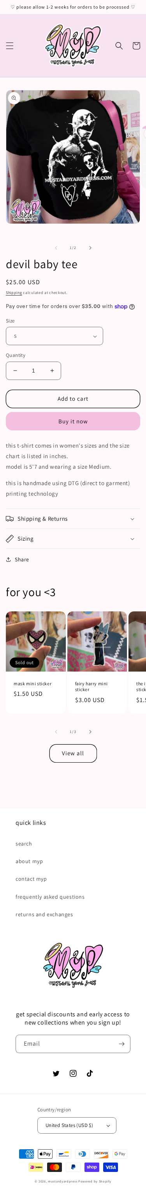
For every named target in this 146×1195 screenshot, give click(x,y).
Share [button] (22, 559)
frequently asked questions (50, 896)
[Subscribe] (121, 1044)
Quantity (15, 355)
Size (10, 320)
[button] (9, 45)
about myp (29, 861)
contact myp (31, 878)
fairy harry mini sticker (91, 687)
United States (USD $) (69, 1125)
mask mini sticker (32, 683)
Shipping (14, 292)
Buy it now (73, 421)
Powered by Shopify (94, 1181)
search (24, 843)
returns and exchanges (44, 914)
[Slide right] (90, 247)
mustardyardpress (62, 1181)
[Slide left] (56, 247)
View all (73, 753)
